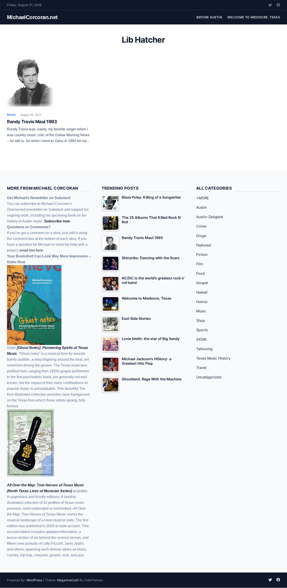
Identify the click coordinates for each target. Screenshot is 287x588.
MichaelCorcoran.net (32, 17)
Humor (202, 301)
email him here (31, 250)
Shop (200, 320)
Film (199, 264)
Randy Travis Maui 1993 (32, 121)
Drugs (201, 235)
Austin (201, 207)
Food (200, 273)
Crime (201, 226)
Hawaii (202, 292)
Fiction (202, 254)
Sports (202, 330)
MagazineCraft (68, 580)
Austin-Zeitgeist (209, 217)
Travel (201, 367)
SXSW (201, 339)
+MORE (202, 198)
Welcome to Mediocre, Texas (253, 17)
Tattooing (204, 349)
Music (11, 114)
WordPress (34, 580)
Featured (203, 245)
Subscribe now (57, 221)
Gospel (202, 283)
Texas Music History (213, 358)
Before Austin (209, 17)
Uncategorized (208, 377)
